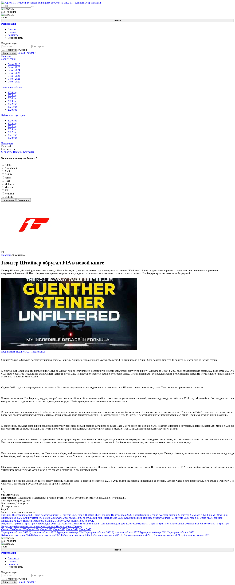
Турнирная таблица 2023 (97, 532)
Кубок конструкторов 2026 (16, 535)
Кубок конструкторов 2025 (45, 535)
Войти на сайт (9, 53)
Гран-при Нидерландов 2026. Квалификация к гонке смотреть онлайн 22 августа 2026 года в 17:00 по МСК (159, 515)
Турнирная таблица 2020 (180, 532)
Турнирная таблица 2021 (153, 532)
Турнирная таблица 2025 (42, 532)
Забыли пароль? (26, 52)
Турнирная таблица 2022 (125, 532)
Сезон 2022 (59, 529)
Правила (12, 32)
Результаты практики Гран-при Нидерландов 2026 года (31, 523)
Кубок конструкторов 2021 (165, 535)
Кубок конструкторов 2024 (75, 535)
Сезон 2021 (72, 529)
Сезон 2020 (85, 529)
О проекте (13, 29)
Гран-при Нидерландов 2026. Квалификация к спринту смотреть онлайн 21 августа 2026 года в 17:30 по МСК (152, 517)
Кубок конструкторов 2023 (105, 535)
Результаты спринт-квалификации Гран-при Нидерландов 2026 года (99, 523)
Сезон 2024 (33, 529)
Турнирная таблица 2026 (14, 532)
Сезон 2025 (20, 529)
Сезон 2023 (46, 529)
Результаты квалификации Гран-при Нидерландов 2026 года (49, 526)
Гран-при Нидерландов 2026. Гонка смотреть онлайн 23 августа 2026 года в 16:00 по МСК (50, 515)
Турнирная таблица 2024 (70, 532)
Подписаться (8, 351)
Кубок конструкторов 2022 (135, 535)
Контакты (13, 35)
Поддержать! (38, 351)
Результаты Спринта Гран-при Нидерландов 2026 (163, 523)
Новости (6, 255)
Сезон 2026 (7, 529)
